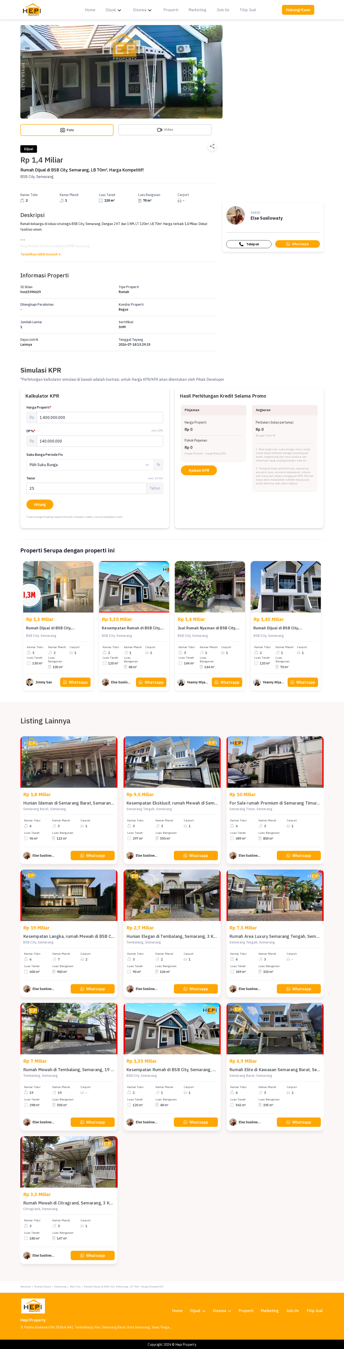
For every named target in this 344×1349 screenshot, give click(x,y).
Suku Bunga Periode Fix (44, 455)
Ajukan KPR (199, 470)
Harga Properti (38, 407)
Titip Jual (248, 9)
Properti (171, 9)
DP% (31, 431)
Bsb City (75, 1286)
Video (168, 129)
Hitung (40, 504)
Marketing (197, 9)
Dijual (111, 9)
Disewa (139, 9)
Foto (70, 130)
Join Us (223, 9)
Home (90, 9)
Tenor (94, 478)
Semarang (60, 1286)
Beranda (26, 1286)
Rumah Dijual (42, 1286)
